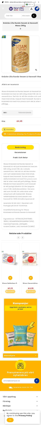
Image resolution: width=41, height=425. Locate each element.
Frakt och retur (20, 157)
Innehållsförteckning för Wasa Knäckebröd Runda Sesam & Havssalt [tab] (19, 211)
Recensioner (20, 152)
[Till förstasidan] (20, 29)
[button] (29, 4)
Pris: (3, 121)
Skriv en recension (11, 85)
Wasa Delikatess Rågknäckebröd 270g (17, 283)
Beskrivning (20, 147)
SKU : (5, 113)
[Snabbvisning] (10, 278)
